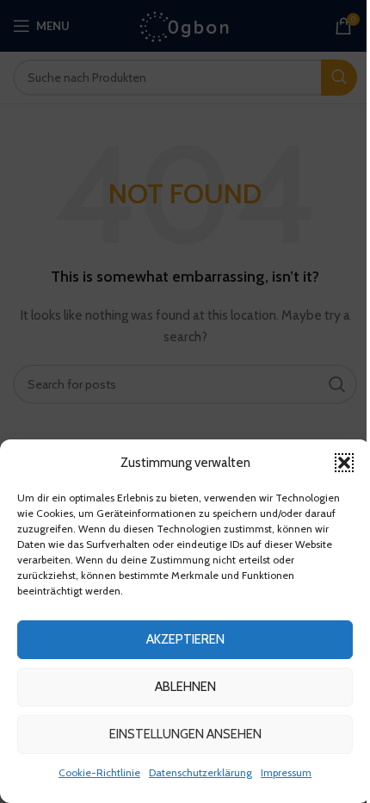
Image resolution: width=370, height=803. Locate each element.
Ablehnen (185, 686)
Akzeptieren (185, 639)
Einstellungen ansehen (185, 734)
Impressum (286, 772)
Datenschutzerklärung (200, 772)
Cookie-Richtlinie (99, 772)
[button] (344, 462)
